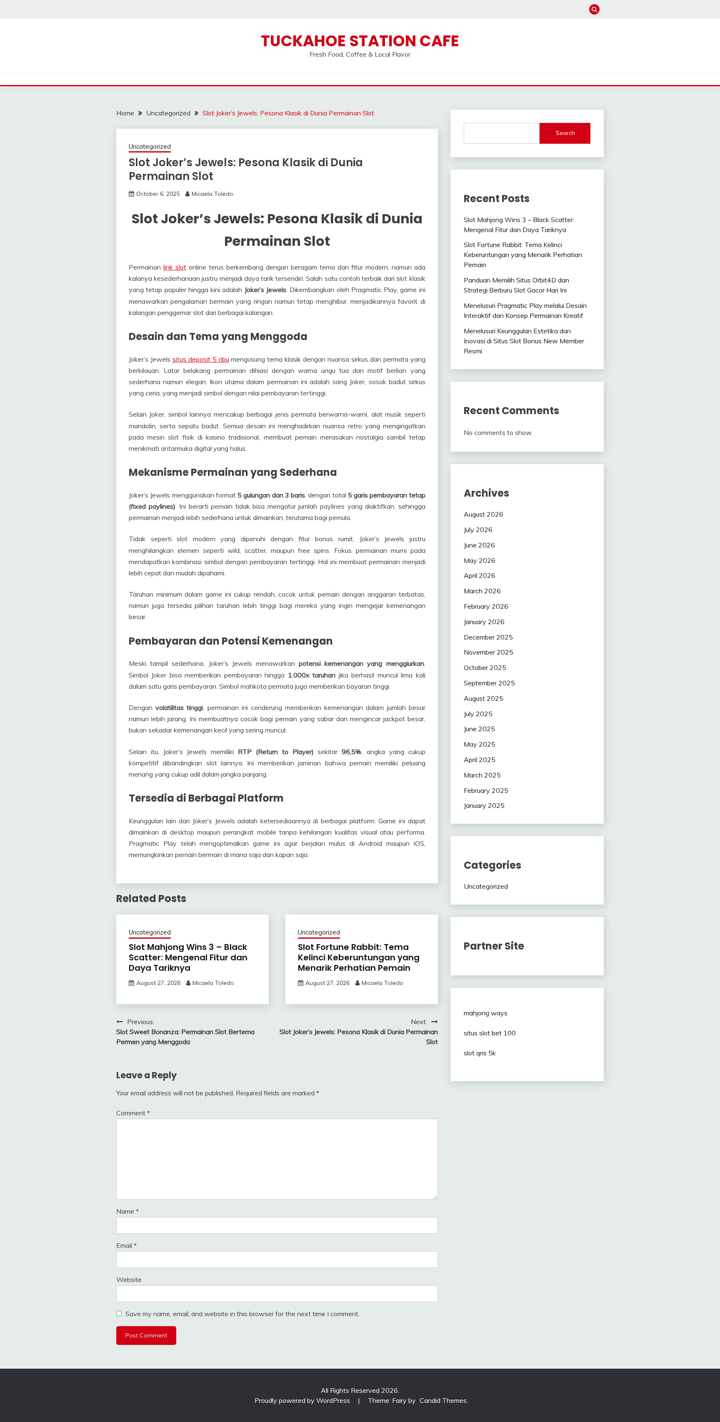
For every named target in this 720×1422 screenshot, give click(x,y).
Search (565, 133)
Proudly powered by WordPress (303, 1400)
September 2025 (489, 683)
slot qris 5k (480, 1053)
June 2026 (479, 545)
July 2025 (478, 714)
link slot (174, 267)
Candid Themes (443, 1400)
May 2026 (479, 560)
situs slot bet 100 (490, 1033)
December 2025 (488, 637)
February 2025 (486, 790)
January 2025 (484, 805)
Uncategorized (150, 146)
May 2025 (479, 744)
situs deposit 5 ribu (200, 359)
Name (127, 1211)
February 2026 (486, 606)
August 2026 (483, 514)
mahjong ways (486, 1013)
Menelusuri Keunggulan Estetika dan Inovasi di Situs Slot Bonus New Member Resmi (524, 341)
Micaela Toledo (212, 193)
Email (126, 1245)
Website (129, 1279)
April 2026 (479, 575)
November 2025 (488, 652)
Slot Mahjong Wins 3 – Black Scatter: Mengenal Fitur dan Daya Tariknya (188, 957)
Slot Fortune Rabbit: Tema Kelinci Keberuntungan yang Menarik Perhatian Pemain (359, 957)
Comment (133, 1113)
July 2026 (478, 529)
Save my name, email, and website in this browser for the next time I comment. (242, 1314)
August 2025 (483, 698)
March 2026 (482, 591)
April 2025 (479, 759)
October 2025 (485, 667)
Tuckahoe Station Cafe (360, 41)
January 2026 (484, 621)
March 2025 (482, 775)
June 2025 (479, 729)
